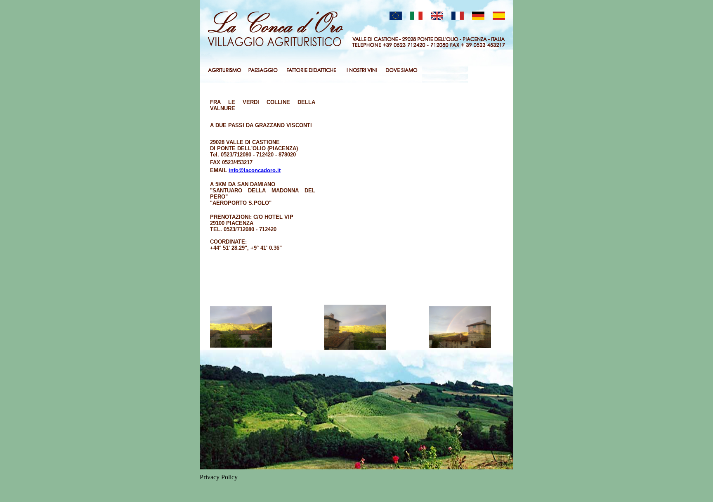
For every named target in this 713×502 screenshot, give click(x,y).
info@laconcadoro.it (255, 170)
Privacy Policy (219, 477)
